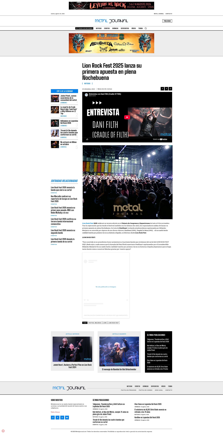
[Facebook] (162, 88)
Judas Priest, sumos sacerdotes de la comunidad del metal (68, 98)
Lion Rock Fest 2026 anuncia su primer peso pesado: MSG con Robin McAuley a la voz (63, 210)
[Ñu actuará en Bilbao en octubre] (55, 144)
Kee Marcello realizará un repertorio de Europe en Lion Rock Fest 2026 (64, 199)
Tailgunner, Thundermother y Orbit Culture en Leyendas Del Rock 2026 (158, 340)
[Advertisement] (64, 74)
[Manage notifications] (3, 430)
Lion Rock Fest (87, 223)
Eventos (63, 137)
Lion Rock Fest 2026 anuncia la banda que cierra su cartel (63, 188)
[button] (146, 28)
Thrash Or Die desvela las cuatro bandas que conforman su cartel (69, 132)
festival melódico (95, 322)
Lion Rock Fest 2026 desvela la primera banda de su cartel (62, 240)
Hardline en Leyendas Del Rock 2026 (147, 417)
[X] (166, 88)
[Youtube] (67, 417)
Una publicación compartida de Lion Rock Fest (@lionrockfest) (106, 315)
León (105, 322)
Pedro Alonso (55, 412)
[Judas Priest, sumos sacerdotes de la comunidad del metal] (55, 98)
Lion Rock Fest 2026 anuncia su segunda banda (63, 231)
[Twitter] (62, 417)
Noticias (63, 116)
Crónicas (63, 102)
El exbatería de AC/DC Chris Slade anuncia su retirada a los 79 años (157, 368)
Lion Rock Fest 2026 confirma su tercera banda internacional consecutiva (63, 221)
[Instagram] (53, 417)
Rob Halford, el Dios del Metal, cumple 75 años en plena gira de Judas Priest (157, 348)
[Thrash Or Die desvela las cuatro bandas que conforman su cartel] (55, 133)
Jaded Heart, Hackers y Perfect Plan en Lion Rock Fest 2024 (72, 366)
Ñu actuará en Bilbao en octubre (68, 143)
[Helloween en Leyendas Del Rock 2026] (55, 123)
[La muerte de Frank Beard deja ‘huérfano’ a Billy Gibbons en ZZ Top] (55, 109)
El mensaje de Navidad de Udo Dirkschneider (119, 369)
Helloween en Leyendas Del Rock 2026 (69, 122)
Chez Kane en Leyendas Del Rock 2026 (147, 404)
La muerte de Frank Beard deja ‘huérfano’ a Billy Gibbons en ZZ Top (68, 110)
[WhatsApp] (170, 88)
